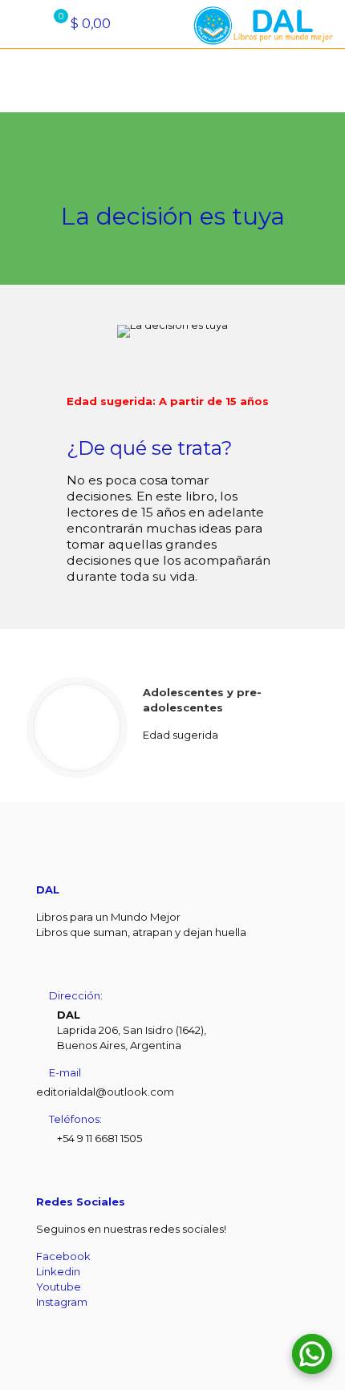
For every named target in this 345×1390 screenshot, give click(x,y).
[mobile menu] (21, 24)
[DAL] (261, 24)
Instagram (61, 1301)
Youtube (58, 1286)
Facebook (63, 1256)
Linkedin (58, 1271)
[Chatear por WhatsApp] (312, 1354)
